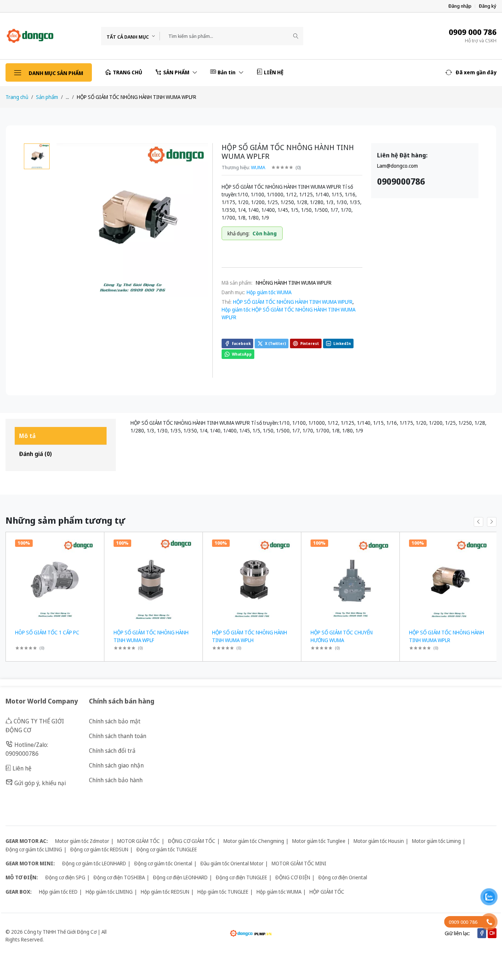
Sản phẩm (47, 96)
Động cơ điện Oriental (342, 877)
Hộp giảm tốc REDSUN (165, 891)
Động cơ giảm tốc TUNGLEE (166, 849)
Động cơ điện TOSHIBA (119, 877)
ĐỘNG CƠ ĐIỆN (292, 877)
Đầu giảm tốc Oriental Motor (231, 863)
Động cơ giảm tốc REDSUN (99, 849)
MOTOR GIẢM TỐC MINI (299, 863)
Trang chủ (17, 96)
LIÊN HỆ (273, 72)
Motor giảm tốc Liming (436, 840)
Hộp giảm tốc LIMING (109, 891)
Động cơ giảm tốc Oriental (163, 863)
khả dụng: (238, 233)
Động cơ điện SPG (65, 877)
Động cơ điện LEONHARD (180, 877)
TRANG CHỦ (127, 72)
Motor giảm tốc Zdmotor (82, 840)
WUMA (258, 167)
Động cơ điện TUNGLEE (241, 877)
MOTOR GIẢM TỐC (138, 840)
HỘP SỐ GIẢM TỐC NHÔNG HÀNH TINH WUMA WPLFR (292, 301)
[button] (470, 72)
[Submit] (295, 36)
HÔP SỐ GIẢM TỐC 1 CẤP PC (47, 632)
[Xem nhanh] (95, 542)
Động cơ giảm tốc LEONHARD (94, 863)
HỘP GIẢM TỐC (326, 891)
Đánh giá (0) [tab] (35, 454)
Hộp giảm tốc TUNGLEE (222, 891)
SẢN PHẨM (176, 72)
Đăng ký (487, 6)
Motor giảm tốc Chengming (253, 840)
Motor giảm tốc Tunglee (318, 840)
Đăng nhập (459, 6)
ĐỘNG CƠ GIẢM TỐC (191, 840)
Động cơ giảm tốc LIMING (34, 849)
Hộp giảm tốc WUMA (269, 292)
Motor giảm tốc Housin (379, 840)
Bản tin (227, 72)
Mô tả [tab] (27, 436)
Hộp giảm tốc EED (58, 891)
